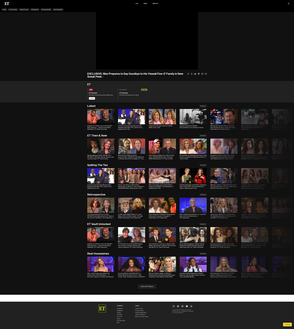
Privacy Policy (139, 311)
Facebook (120, 309)
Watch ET (155, 3)
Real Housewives (58, 9)
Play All (204, 106)
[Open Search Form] (288, 4)
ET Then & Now (13, 9)
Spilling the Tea (24, 9)
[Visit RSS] (191, 306)
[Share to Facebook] (188, 74)
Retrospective (34, 9)
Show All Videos (147, 286)
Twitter (119, 313)
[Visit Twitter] (178, 306)
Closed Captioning (140, 313)
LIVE (137, 3)
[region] (147, 41)
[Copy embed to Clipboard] (205, 74)
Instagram (120, 311)
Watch (92, 98)
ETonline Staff (121, 321)
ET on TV (119, 317)
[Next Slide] (251, 117)
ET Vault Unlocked (46, 9)
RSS (118, 323)
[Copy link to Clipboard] (202, 74)
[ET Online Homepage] (7, 4)
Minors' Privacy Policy (141, 317)
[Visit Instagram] (182, 306)
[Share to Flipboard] (198, 74)
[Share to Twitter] (191, 74)
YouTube (119, 315)
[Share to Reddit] (195, 74)
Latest (4, 9)
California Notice (140, 315)
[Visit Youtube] (186, 306)
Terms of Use (139, 309)
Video (145, 3)
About (119, 319)
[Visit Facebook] (173, 306)
